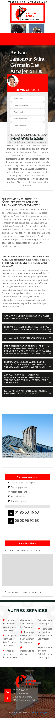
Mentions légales (40, 712)
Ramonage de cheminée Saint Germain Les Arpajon (45, 633)
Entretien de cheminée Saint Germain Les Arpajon (9, 625)
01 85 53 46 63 (16, 1)
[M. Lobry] (27, 13)
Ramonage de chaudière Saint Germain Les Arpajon (27, 637)
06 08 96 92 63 (38, 1)
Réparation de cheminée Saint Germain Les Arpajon (45, 652)
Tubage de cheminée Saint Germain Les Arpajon (9, 640)
